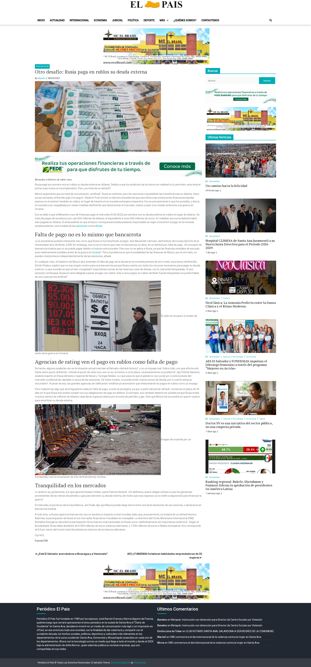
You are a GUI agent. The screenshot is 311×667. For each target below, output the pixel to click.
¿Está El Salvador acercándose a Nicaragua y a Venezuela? (73, 553)
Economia (100, 20)
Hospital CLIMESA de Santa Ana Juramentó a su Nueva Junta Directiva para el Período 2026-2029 (240, 244)
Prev (106, 46)
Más (162, 20)
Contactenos (210, 20)
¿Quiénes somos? (184, 20)
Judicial (117, 20)
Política (133, 20)
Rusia (99, 225)
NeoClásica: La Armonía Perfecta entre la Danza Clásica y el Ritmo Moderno (241, 304)
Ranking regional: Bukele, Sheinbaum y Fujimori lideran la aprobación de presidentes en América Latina (239, 485)
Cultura (226, 298)
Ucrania (96, 252)
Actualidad (57, 20)
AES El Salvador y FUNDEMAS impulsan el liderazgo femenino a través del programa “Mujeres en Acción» (236, 364)
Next (205, 46)
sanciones (81, 225)
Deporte (149, 20)
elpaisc (42, 78)
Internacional (79, 20)
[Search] (270, 20)
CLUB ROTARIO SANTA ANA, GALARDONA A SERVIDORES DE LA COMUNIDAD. (230, 631)
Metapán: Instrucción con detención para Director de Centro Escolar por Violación (216, 619)
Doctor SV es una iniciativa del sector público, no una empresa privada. (239, 425)
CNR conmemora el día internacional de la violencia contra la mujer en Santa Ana (215, 637)
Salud (262, 419)
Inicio (41, 20)
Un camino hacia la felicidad (226, 185)
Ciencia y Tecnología (233, 357)
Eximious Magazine (120, 662)
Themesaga (140, 662)
